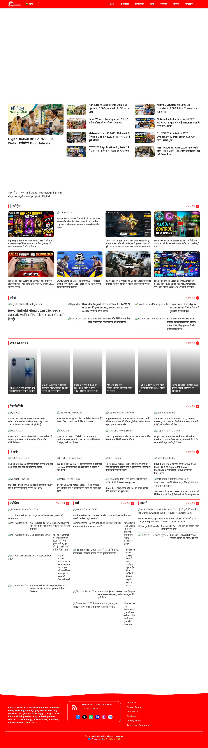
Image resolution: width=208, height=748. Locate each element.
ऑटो (152, 4)
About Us (131, 702)
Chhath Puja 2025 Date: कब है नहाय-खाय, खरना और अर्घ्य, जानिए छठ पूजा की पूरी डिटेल (116, 594)
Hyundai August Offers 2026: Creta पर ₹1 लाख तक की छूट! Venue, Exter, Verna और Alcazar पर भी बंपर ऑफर (106, 308)
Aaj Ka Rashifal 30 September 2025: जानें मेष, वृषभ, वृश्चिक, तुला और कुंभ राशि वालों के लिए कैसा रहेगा (61, 542)
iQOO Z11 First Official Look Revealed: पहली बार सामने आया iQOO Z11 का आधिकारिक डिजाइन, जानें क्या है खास (78, 439)
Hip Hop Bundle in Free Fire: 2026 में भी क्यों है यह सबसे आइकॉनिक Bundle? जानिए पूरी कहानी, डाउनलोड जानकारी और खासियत (31, 243)
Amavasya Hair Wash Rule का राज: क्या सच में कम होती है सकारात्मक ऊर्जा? (129, 533)
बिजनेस (163, 4)
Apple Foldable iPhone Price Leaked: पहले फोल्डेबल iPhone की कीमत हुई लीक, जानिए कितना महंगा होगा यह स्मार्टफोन (128, 421)
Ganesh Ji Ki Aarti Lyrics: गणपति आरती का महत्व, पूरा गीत (184, 537)
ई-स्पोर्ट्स (125, 4)
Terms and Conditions (138, 725)
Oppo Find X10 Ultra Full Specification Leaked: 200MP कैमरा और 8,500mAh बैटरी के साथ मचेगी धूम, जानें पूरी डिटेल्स (176, 439)
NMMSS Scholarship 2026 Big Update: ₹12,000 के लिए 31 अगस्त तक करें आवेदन (177, 109)
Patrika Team (134, 707)
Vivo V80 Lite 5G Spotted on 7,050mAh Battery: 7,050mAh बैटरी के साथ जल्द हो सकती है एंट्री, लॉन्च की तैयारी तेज (176, 421)
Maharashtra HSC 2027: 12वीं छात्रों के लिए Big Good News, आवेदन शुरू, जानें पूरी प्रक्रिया (109, 137)
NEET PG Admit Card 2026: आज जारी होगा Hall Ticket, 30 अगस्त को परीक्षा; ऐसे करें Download (178, 151)
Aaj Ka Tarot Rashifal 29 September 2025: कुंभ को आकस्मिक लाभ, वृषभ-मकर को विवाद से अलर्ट (64, 567)
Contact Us (132, 711)
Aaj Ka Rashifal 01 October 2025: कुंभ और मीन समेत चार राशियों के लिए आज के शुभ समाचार (50, 526)
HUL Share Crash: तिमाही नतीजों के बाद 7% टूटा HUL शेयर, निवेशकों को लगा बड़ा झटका (30, 466)
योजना (176, 4)
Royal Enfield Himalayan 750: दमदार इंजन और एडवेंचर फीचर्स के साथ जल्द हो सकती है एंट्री (36, 315)
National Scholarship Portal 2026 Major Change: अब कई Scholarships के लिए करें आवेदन (178, 123)
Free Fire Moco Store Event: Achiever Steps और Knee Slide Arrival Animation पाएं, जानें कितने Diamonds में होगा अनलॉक (175, 284)
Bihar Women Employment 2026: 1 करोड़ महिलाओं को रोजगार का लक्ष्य (109, 121)
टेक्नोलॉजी (139, 4)
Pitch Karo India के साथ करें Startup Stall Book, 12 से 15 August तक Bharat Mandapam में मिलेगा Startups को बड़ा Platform (175, 469)
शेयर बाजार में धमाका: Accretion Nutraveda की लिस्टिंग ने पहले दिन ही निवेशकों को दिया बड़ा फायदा (176, 493)
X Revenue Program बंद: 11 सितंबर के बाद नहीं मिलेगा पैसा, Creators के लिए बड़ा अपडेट (79, 420)
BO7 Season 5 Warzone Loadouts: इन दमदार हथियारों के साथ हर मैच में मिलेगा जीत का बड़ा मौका (128, 283)
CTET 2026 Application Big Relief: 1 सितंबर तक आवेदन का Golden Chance (109, 149)
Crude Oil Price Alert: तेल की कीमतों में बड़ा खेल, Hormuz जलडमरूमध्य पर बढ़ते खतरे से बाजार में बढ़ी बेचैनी (79, 467)
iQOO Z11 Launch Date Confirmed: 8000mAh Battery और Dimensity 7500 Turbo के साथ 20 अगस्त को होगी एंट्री (28, 421)
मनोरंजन (189, 4)
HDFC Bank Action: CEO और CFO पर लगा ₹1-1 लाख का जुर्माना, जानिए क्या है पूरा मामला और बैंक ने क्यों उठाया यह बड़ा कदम (128, 467)
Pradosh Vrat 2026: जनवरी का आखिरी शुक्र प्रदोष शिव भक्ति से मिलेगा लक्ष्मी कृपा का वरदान (130, 568)
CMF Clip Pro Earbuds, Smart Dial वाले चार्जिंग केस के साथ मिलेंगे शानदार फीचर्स (128, 438)
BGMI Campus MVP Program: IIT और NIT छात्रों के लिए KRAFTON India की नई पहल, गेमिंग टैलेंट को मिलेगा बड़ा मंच (79, 284)
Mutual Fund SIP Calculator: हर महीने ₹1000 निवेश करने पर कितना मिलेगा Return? (30, 487)
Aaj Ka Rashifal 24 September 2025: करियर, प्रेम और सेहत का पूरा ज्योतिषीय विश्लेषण (49, 588)
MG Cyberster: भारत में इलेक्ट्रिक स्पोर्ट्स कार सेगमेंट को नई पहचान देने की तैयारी (109, 320)
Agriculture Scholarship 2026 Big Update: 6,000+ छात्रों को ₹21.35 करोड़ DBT (109, 109)
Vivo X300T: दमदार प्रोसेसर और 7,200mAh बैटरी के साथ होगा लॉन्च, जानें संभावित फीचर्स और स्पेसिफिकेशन (30, 439)
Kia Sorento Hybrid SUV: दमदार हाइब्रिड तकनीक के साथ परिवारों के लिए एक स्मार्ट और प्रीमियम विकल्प (181, 324)
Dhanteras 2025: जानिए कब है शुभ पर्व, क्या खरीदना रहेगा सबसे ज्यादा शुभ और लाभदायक (129, 614)
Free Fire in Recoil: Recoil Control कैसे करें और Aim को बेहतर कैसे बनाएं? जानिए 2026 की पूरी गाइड (176, 243)
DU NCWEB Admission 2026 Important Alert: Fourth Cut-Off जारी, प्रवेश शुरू (176, 137)
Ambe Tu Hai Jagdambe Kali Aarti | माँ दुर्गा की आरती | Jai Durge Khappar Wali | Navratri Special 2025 (167, 520)
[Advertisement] (104, 32)
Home (111, 4)
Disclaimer (132, 716)
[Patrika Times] (15, 4)
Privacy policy (134, 720)
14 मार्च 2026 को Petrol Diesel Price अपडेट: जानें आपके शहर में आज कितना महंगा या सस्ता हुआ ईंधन (79, 488)
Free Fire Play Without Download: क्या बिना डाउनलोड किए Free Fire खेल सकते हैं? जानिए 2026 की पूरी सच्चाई (31, 284)
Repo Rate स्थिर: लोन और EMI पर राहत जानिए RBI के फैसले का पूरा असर (127, 490)
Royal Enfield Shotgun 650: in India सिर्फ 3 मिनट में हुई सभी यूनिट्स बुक (184, 308)
